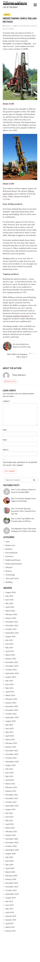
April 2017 (9, 923)
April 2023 (9, 736)
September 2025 (12, 633)
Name (5, 430)
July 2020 (9, 857)
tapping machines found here (18, 316)
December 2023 (11, 706)
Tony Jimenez (23, 26)
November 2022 (11, 754)
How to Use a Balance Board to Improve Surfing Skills (23, 490)
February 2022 (11, 787)
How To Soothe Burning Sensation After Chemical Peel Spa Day (23, 511)
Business (8, 549)
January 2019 (10, 916)
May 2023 (9, 732)
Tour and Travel (11, 578)
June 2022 (9, 772)
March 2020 (10, 872)
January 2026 (10, 618)
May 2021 (9, 820)
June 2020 (9, 861)
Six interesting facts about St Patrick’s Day (22, 345)
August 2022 (10, 765)
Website (6, 450)
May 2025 (9, 647)
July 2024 (9, 680)
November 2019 (11, 886)
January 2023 (10, 747)
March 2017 (10, 927)
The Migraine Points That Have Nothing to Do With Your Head (23, 529)
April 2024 (9, 691)
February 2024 (11, 699)
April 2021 (9, 824)
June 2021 (9, 817)
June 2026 (9, 599)
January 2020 (10, 879)
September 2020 (12, 850)
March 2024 (10, 695)
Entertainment (11, 552)
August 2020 (10, 853)
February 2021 (11, 831)
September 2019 (12, 894)
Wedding (8, 582)
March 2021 (10, 828)
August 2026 (10, 592)
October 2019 (11, 890)
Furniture (9, 556)
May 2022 (9, 776)
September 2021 (12, 805)
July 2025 (9, 640)
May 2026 (9, 603)
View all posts (11, 381)
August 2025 (10, 636)
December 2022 (11, 750)
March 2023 (10, 739)
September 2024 (12, 673)
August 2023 (10, 721)
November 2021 (11, 798)
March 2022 (10, 783)
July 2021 (9, 813)
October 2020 (11, 846)
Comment (6, 401)
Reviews (7, 15)
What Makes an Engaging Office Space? (17, 355)
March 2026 (10, 610)
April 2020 (9, 868)
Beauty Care (10, 545)
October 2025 (11, 629)
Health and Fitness (13, 560)
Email (5, 440)
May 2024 (9, 688)
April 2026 (9, 607)
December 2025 (11, 622)
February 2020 (11, 875)
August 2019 (10, 897)
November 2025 (11, 625)
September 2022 (12, 761)
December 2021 (11, 794)
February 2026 (11, 614)
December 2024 (11, 662)
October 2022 (11, 758)
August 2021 (10, 809)
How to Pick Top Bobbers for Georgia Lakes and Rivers (22, 519)
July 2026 (9, 596)
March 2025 (10, 655)
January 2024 (10, 702)
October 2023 (11, 713)
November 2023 (11, 710)
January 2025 (10, 658)
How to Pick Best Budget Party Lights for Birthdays (23, 499)
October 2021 (11, 802)
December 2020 (11, 839)
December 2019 (11, 883)
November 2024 (11, 666)
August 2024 (10, 677)
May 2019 (9, 908)
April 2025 (9, 651)
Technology (10, 574)
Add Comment (9, 29)
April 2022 (9, 780)
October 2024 (11, 669)
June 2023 (9, 728)
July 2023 (9, 725)
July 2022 (9, 769)
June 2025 (9, 644)
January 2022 (10, 791)
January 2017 (10, 931)
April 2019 (9, 912)
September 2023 (12, 717)
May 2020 (9, 864)
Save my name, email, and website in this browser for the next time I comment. (20, 463)
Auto (7, 541)
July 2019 (9, 901)
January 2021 (10, 835)
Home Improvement (13, 563)
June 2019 (9, 905)
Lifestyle (8, 567)
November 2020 (11, 842)
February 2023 (11, 743)
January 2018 (10, 920)
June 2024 (9, 684)
